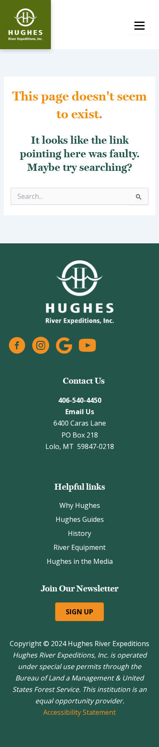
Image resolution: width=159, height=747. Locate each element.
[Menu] (139, 24)
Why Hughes (79, 505)
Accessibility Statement (79, 712)
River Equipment (79, 547)
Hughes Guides (80, 519)
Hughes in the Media (80, 561)
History (79, 533)
